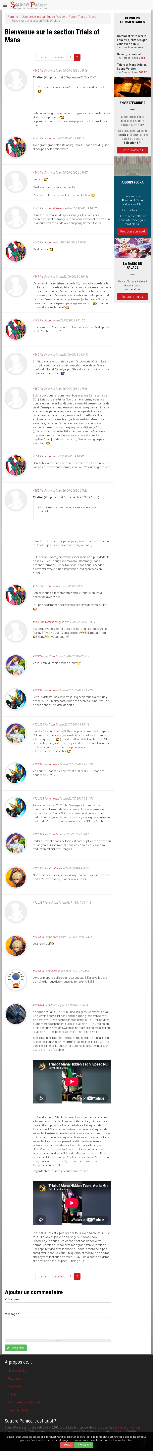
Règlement (14, 1386)
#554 (36, 622)
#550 (36, 388)
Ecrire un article (131, 150)
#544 (36, 172)
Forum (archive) (18, 1410)
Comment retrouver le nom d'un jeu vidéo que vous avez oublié (132, 40)
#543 (36, 138)
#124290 (38, 656)
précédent (58, 57)
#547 (36, 276)
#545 (36, 208)
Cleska (53, 1005)
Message (12, 1314)
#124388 (38, 936)
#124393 (38, 971)
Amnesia (54, 690)
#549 (36, 354)
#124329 (38, 834)
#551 (36, 456)
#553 (36, 586)
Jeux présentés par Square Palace (43, 16)
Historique (14, 1378)
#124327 (38, 764)
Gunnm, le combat (129, 54)
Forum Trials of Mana (82, 16)
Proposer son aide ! (132, 231)
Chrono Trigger (14, 1431)
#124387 (38, 902)
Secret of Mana (127, 1427)
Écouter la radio (132, 296)
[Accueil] (29, 5)
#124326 (38, 724)
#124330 (38, 868)
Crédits (12, 1394)
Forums (13, 16)
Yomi (52, 656)
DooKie (53, 868)
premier (42, 57)
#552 (36, 490)
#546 (36, 242)
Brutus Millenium (54, 208)
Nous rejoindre (17, 1370)
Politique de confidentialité (24, 1402)
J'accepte (67, 1445)
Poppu (48, 138)
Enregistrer (17, 1347)
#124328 (38, 798)
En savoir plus (83, 1445)
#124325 (38, 690)
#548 (36, 320)
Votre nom (12, 1299)
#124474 (38, 1005)
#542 (36, 70)
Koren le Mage (53, 622)
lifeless (53, 971)
